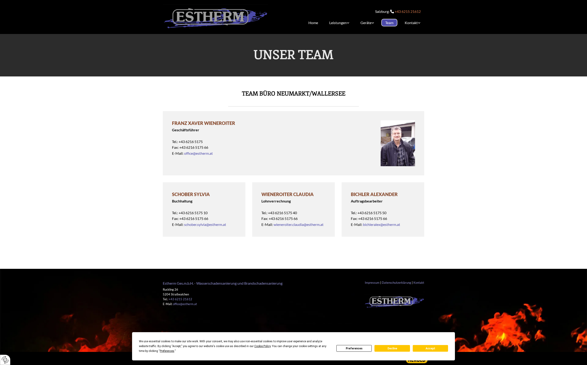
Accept (430, 348)
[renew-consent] (5, 360)
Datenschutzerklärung (396, 282)
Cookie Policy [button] (262, 346)
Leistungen (338, 22)
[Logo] (215, 17)
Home (313, 22)
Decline (392, 348)
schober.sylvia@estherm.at (205, 224)
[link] (337, 22)
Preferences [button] (167, 351)
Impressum (372, 282)
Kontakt (411, 22)
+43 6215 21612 (408, 11)
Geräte (365, 22)
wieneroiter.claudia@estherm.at (299, 224)
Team (389, 22)
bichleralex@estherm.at (381, 224)
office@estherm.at (198, 153)
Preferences (354, 348)
